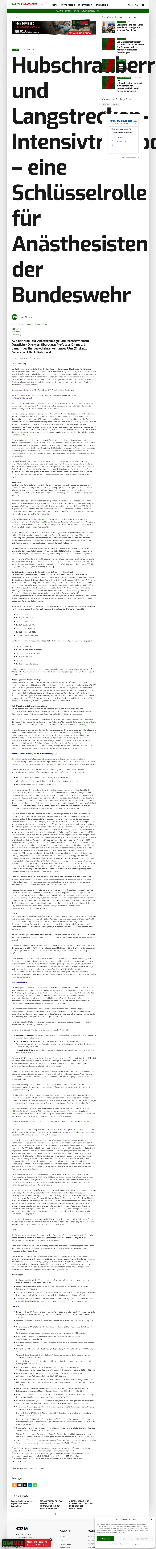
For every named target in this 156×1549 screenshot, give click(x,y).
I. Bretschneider (27, 324)
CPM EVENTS (93, 1544)
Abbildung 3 (83, 724)
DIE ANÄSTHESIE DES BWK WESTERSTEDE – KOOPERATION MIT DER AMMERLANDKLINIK (23, 1504)
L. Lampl (37, 324)
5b (24, 1111)
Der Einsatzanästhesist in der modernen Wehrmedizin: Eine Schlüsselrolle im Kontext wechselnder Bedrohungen (130, 47)
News (62, 1540)
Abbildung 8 (80, 1132)
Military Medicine (25, 317)
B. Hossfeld (16, 324)
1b (26, 434)
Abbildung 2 (45, 521)
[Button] (143, 5)
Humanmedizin (65, 1544)
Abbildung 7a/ (84, 1121)
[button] (151, 1519)
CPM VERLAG (93, 1536)
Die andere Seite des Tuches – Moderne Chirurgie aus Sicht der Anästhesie (130, 27)
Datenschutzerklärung (126, 1544)
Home (62, 1536)
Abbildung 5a (17, 1111)
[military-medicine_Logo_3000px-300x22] (27, 4)
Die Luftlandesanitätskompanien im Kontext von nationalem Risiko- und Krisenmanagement (130, 85)
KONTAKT (92, 1547)
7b (90, 1121)
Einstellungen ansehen (143, 1538)
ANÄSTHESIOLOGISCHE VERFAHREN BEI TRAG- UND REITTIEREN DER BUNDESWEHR (53, 1504)
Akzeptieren (105, 1538)
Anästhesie (16, 331)
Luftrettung (16, 334)
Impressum (137, 1544)
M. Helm (44, 324)
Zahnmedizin (65, 1547)
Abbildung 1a (20, 434)
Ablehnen (124, 1538)
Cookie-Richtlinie (114, 1544)
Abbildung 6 (48, 1111)
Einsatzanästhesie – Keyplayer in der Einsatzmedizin (126, 66)
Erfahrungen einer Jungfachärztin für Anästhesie (78, 1503)
